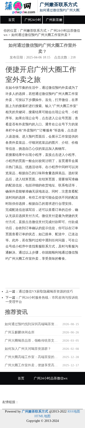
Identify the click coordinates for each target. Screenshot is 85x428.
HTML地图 (42, 416)
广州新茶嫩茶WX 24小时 (54, 21)
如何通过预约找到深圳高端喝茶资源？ (32, 324)
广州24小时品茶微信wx (33, 21)
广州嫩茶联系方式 (33, 30)
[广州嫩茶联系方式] (18, 7)
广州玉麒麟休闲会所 (19, 332)
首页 (11, 20)
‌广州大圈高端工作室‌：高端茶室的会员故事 (32, 357)
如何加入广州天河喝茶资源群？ (28, 349)
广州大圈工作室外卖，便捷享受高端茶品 (32, 365)
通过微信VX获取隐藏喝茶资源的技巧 (46, 291)
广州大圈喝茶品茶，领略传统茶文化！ (32, 340)
